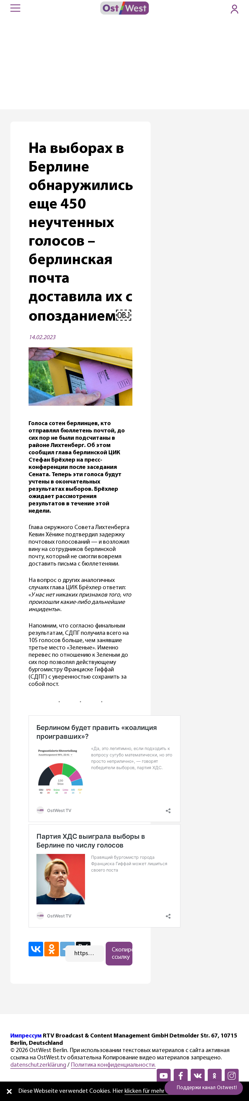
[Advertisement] (124, 63)
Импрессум (26, 1036)
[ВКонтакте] (36, 949)
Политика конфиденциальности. (113, 1065)
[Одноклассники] (51, 949)
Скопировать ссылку (122, 953)
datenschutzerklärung (38, 1065)
